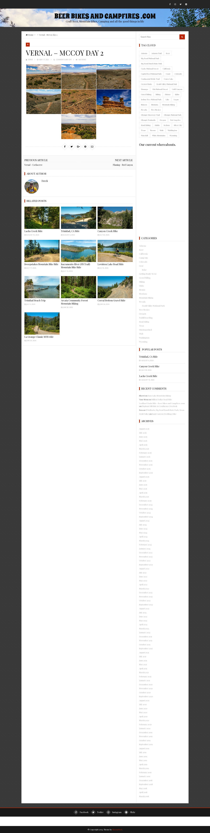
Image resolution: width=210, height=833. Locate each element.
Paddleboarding (146, 317)
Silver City (178, 125)
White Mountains (158, 135)
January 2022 (144, 632)
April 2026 (143, 444)
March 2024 (144, 540)
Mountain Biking (168, 104)
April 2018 (143, 792)
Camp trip (143, 258)
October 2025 (144, 468)
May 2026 (143, 440)
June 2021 (143, 660)
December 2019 (145, 732)
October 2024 (145, 512)
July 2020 (143, 704)
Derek (30, 60)
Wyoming (173, 135)
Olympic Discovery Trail (150, 115)
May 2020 (143, 712)
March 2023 (144, 588)
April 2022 (143, 624)
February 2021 (145, 676)
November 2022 (145, 596)
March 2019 (144, 768)
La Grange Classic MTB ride (38, 336)
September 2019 (146, 744)
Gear (141, 266)
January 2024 (144, 548)
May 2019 (143, 760)
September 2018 (146, 784)
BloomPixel (117, 829)
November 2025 (145, 464)
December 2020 (146, 684)
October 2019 (144, 740)
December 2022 (145, 592)
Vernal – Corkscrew (33, 165)
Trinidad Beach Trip (35, 300)
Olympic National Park (172, 115)
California (166, 68)
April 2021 (143, 668)
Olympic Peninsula (148, 120)
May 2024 (143, 532)
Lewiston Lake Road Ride (111, 264)
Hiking (142, 282)
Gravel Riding (144, 278)
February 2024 (145, 544)
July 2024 (143, 524)
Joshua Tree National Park (151, 99)
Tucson (153, 130)
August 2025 (144, 476)
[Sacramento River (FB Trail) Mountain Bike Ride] (78, 251)
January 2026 (144, 456)
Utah (161, 130)
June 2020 (143, 708)
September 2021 (146, 648)
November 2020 (146, 688)
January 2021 (144, 680)
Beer (168, 53)
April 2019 (143, 764)
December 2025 (145, 460)
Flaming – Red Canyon (123, 165)
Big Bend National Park (150, 58)
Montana (154, 104)
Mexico (142, 290)
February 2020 (145, 724)
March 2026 (144, 448)
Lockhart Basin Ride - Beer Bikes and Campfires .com (162, 403)
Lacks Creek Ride (33, 231)
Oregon (163, 120)
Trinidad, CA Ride (70, 231)
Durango (144, 89)
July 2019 (142, 752)
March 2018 (144, 796)
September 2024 (146, 516)
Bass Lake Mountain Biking (159, 395)
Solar (144, 270)
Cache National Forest (149, 68)
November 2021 (145, 640)
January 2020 (144, 728)
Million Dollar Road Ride (161, 399)
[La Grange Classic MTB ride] (42, 323)
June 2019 (143, 756)
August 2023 (144, 568)
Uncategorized (145, 329)
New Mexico (156, 110)
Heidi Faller (144, 414)
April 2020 (143, 716)
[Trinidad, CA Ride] (78, 218)
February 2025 (145, 500)
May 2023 (143, 580)
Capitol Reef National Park (151, 74)
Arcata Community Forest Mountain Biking (74, 302)
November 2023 (145, 556)
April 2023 (143, 584)
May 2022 (143, 620)
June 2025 (143, 484)
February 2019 (145, 772)
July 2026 (143, 432)
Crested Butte (146, 84)
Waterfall (144, 135)
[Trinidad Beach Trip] (42, 287)
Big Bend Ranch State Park (151, 63)
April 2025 (143, 492)
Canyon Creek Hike (108, 231)
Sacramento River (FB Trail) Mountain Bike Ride (75, 266)
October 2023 (144, 560)
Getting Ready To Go (147, 274)
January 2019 (144, 776)
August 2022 (144, 608)
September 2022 (146, 604)
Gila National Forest (160, 89)
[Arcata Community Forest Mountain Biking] (78, 287)
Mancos (144, 104)
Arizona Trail (156, 53)
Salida (157, 125)
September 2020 (146, 696)
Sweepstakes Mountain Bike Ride (41, 264)
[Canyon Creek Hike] (115, 218)
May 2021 (143, 664)
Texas (143, 130)
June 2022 (143, 616)
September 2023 (146, 564)
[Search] (182, 36)
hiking (158, 94)
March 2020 (144, 720)
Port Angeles (175, 120)
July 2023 (142, 572)
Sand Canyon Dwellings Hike (164, 414)
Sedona (167, 125)
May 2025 (143, 488)
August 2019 (144, 748)
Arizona (144, 53)
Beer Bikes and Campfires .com (105, 16)
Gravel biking (146, 94)
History (168, 94)
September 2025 (146, 472)
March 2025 (144, 496)
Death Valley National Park (166, 84)
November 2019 (145, 736)
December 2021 (145, 636)
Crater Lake (168, 79)
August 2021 (144, 652)
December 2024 (145, 504)
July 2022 (142, 612)
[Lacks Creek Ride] (42, 218)
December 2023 (145, 552)
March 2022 (144, 628)
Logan (176, 99)
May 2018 (143, 788)
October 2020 (145, 692)
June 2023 (143, 576)
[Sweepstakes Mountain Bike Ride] (42, 251)
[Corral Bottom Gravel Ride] (115, 287)
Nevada (144, 110)
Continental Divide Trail (150, 79)
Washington (172, 130)
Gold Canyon (177, 89)
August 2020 (144, 700)
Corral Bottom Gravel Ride (111, 300)
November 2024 (146, 508)
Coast (168, 74)
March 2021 (144, 672)
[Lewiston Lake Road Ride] (115, 251)
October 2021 (144, 644)
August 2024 (144, 520)
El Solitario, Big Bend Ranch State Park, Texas (165, 410)
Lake (167, 99)
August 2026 (144, 428)
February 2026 (145, 452)
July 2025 (142, 480)
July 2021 (142, 656)
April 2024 (143, 536)
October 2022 (144, 600)
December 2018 (145, 780)
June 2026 (143, 436)
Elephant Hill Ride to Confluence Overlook (159, 406)
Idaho (177, 94)
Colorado (178, 74)
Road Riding (146, 125)
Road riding (144, 321)
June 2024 (143, 528)
